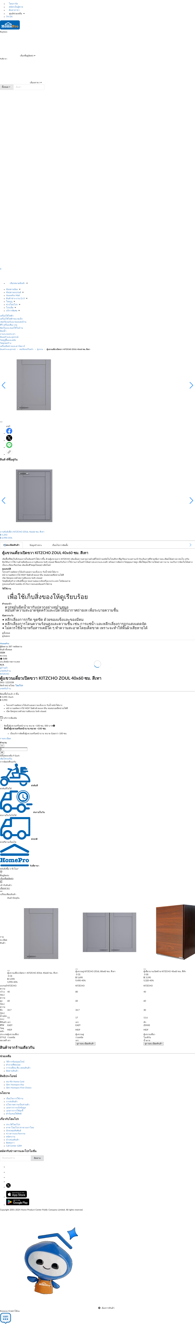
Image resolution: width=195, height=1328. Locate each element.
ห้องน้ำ (3, 331)
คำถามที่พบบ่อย (13, 1065)
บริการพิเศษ (11, 311)
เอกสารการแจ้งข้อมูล (16, 1108)
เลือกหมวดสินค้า (17, 283)
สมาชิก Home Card (15, 1082)
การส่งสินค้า (12, 1102)
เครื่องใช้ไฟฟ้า (7, 316)
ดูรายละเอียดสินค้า (85, 1044)
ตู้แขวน (40, 349)
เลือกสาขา (34, 83)
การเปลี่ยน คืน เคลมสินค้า (18, 1068)
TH (7, 17)
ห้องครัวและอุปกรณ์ (9, 337)
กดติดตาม (17, 647)
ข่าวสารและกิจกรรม (15, 1134)
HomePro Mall (13, 295)
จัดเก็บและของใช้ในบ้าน (11, 328)
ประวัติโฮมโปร (13, 1125)
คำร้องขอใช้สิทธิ (14, 1114)
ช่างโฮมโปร (12, 305)
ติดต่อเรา (10, 1143)
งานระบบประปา (7, 334)
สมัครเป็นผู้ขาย (15, 7)
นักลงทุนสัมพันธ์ (13, 1131)
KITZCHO (4, 674)
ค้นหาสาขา (14, 10)
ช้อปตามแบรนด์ (13, 292)
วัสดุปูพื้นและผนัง (8, 340)
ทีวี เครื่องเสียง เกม (8, 325)
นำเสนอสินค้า (12, 1140)
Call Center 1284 (14, 1146)
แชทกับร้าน (5, 671)
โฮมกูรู (9, 302)
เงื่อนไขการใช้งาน (14, 1099)
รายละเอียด (5, 739)
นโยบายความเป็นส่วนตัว (17, 1105)
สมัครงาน (10, 1137)
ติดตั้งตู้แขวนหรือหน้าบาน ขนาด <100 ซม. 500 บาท (35, 730)
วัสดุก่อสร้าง (5, 343)
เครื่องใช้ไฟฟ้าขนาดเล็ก (11, 319)
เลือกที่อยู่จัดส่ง (26, 56)
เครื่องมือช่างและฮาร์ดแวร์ (12, 346)
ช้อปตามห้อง (12, 289)
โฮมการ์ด (13, 4)
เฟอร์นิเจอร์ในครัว (26, 349)
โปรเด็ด (9, 308)
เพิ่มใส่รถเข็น (6, 759)
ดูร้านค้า (4, 668)
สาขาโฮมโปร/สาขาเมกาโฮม (20, 1128)
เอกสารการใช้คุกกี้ (14, 1111)
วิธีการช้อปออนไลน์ (15, 1062)
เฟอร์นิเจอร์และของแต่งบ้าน (13, 322)
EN (11, 17)
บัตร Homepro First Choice (18, 1088)
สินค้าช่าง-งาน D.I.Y (15, 298)
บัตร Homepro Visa (15, 1085)
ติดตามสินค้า (12, 1071)
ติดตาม (37, 1158)
